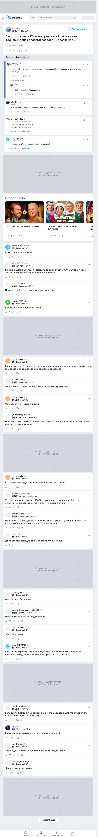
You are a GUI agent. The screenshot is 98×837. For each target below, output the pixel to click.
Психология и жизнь (27, 496)
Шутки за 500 (22, 31)
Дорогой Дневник (26, 417)
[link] (24, 220)
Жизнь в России (25, 516)
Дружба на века (25, 613)
